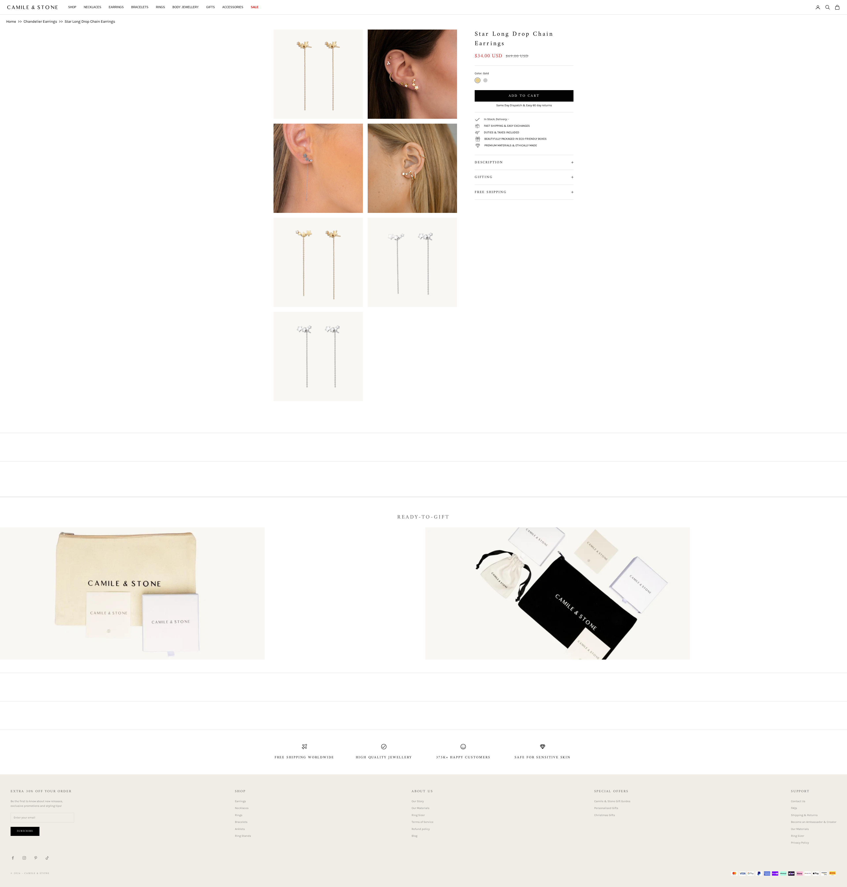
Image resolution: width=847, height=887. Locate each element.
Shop (72, 7)
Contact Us (798, 801)
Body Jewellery (185, 7)
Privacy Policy (800, 842)
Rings (160, 7)
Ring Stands (243, 835)
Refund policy (421, 829)
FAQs (794, 808)
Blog (414, 835)
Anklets (240, 829)
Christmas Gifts (604, 815)
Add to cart (524, 96)
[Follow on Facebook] (13, 858)
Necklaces (92, 7)
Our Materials (420, 808)
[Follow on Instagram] (24, 858)
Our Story (418, 801)
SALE (255, 7)
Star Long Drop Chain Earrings (90, 21)
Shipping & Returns (804, 815)
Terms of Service (422, 822)
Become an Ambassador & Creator (813, 822)
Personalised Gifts (606, 808)
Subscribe (25, 831)
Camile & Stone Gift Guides (612, 801)
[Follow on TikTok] (47, 858)
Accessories (232, 7)
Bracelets (139, 7)
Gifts (210, 7)
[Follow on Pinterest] (36, 858)
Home (11, 21)
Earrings (116, 7)
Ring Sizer (418, 815)
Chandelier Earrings (40, 21)
